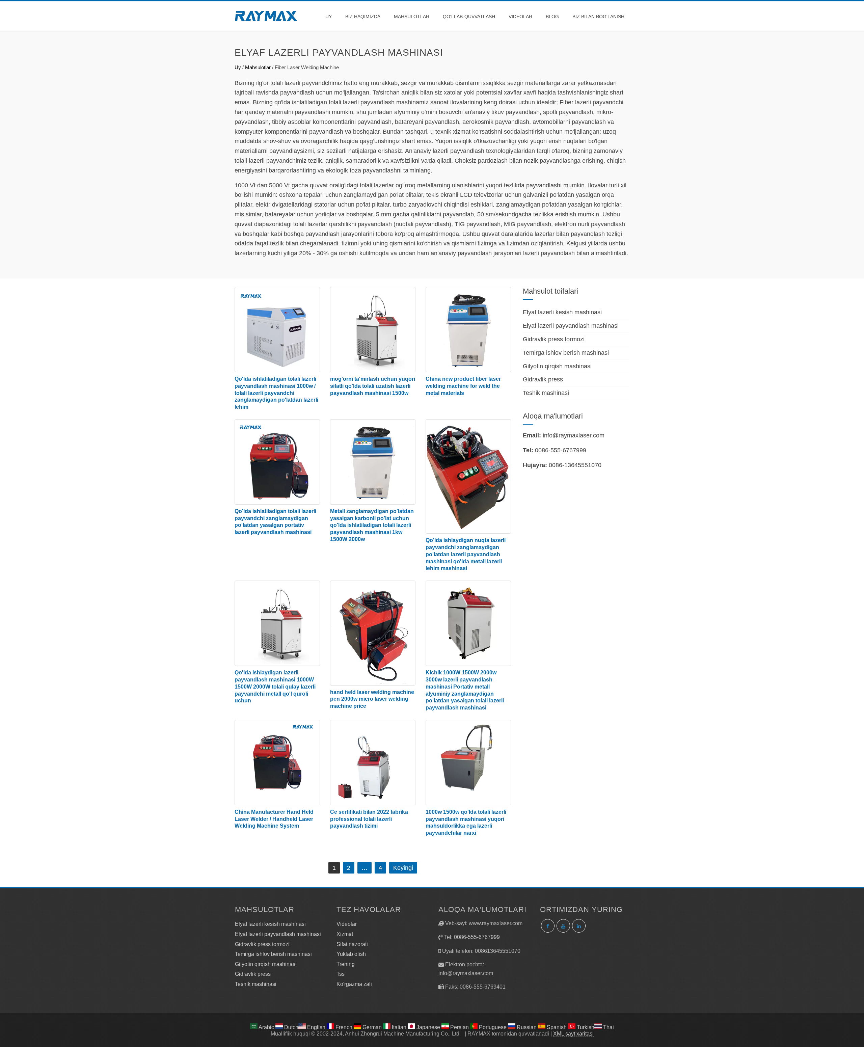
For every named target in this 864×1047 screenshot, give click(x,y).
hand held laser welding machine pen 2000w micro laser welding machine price (372, 699)
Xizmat (344, 934)
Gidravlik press (543, 379)
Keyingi (403, 867)
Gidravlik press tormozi (554, 339)
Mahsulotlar (411, 16)
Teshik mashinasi (546, 393)
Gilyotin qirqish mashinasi (557, 366)
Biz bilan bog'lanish (598, 16)
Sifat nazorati (352, 944)
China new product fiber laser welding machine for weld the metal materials (463, 386)
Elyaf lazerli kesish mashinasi (562, 312)
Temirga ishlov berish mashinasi (566, 352)
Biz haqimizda (362, 16)
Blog (552, 16)
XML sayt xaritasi (573, 1034)
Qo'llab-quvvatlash (469, 16)
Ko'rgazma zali (354, 984)
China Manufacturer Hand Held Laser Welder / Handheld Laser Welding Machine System (274, 819)
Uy (328, 16)
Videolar (520, 16)
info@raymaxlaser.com (573, 435)
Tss (340, 974)
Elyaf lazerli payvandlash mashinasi (571, 325)
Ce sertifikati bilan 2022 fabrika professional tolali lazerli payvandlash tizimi (369, 819)
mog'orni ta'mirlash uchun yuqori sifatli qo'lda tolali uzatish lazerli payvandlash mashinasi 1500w (372, 386)
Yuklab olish (351, 954)
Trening (345, 964)
